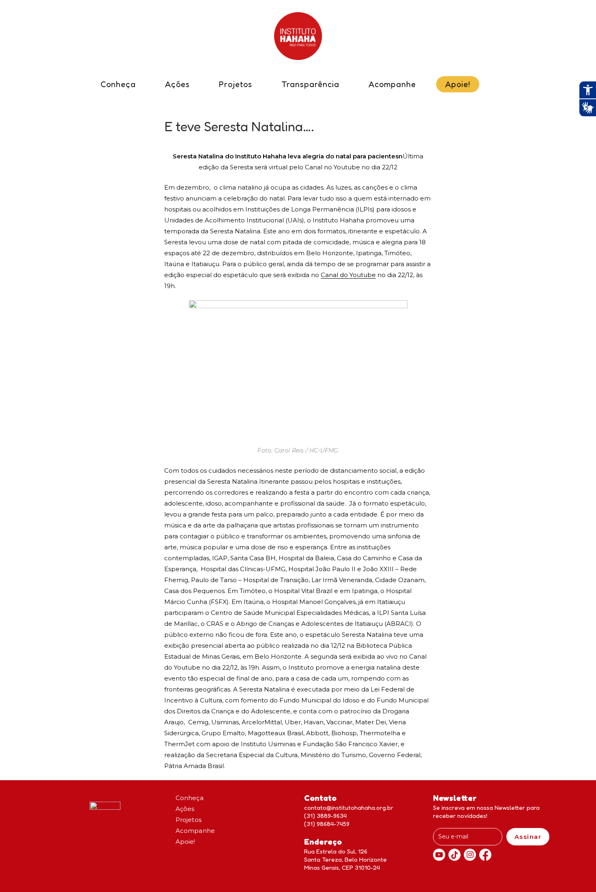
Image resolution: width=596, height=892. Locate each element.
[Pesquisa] (493, 87)
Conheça (190, 798)
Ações (185, 809)
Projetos (189, 820)
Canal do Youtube (348, 275)
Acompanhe (195, 830)
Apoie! (185, 841)
